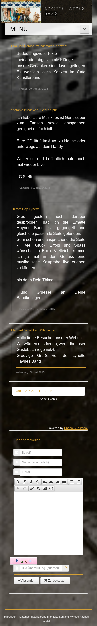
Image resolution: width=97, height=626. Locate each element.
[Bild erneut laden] (65, 568)
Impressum (10, 616)
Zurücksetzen (57, 580)
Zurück (29, 391)
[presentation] (18, 482)
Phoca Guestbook (76, 428)
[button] (17, 482)
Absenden (28, 580)
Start (18, 391)
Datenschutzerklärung (32, 616)
